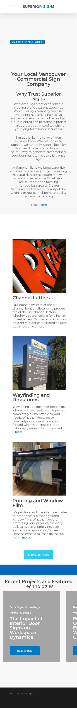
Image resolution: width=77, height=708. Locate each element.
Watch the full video (27, 42)
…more (39, 326)
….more (18, 432)
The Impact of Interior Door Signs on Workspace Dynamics (26, 628)
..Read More (38, 205)
